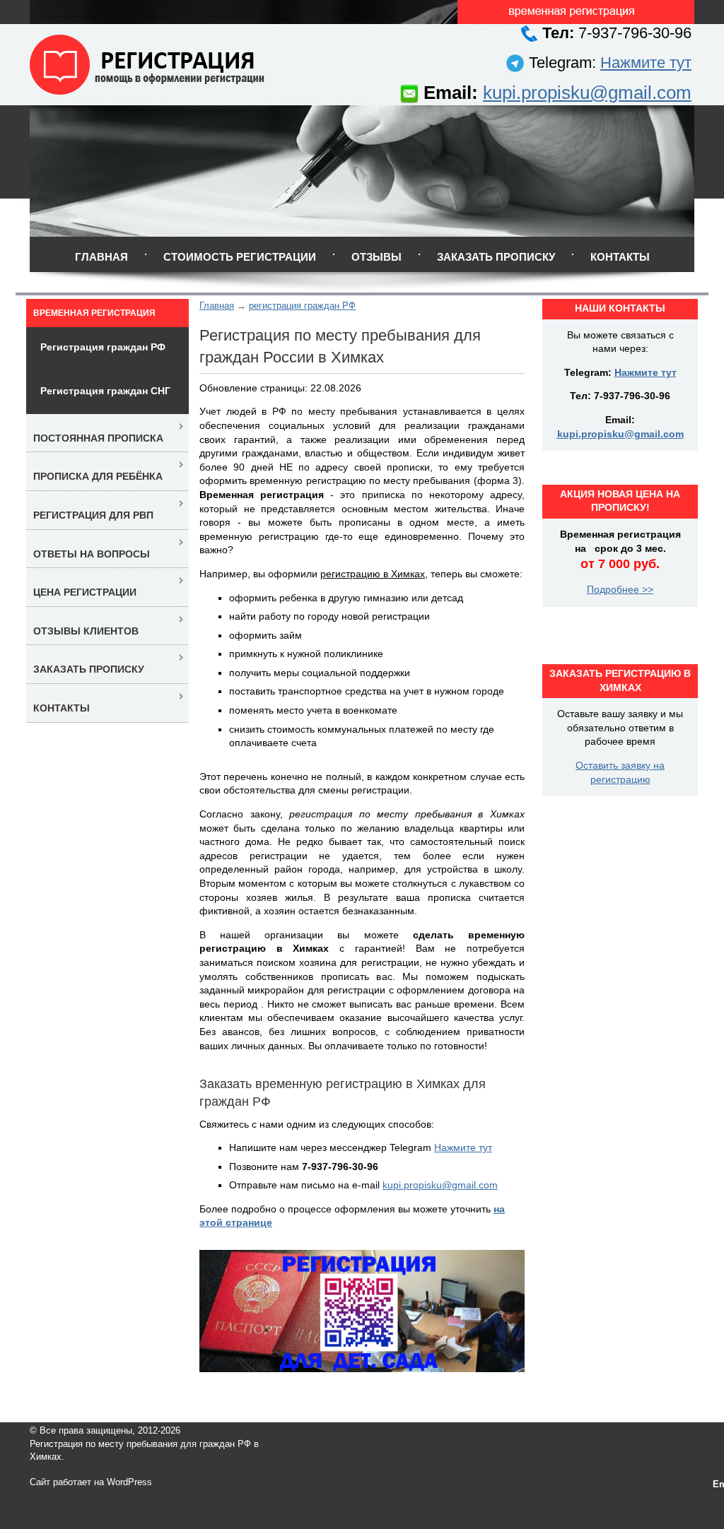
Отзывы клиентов (86, 631)
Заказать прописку (496, 257)
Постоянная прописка (98, 438)
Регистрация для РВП (93, 515)
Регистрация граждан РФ (102, 347)
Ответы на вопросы (91, 554)
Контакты (620, 257)
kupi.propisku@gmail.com (587, 92)
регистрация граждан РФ (302, 305)
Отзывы (376, 257)
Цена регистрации (84, 592)
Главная (101, 257)
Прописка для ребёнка (98, 476)
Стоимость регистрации (239, 257)
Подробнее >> (620, 589)
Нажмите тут (645, 62)
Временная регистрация (94, 313)
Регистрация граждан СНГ (105, 390)
